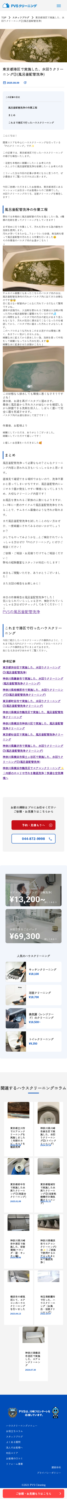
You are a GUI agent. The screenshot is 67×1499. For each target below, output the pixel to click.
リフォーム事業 (14, 1464)
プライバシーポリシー (49, 1472)
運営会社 (56, 1467)
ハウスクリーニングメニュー (21, 1425)
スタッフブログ (20, 17)
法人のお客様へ (14, 1447)
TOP (3, 17)
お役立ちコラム (14, 1431)
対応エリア (12, 1453)
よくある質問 (13, 1442)
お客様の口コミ (14, 1458)
